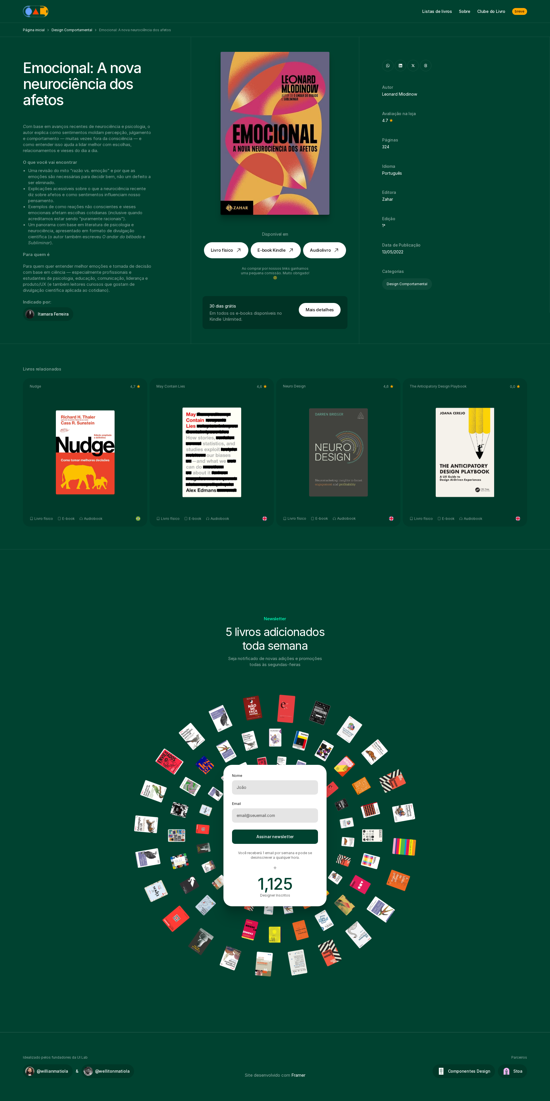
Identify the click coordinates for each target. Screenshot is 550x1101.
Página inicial (34, 30)
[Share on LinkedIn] (400, 65)
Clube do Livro (491, 11)
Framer (298, 1075)
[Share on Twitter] (413, 65)
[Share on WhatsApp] (388, 65)
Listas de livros (437, 11)
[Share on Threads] (425, 65)
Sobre (464, 11)
